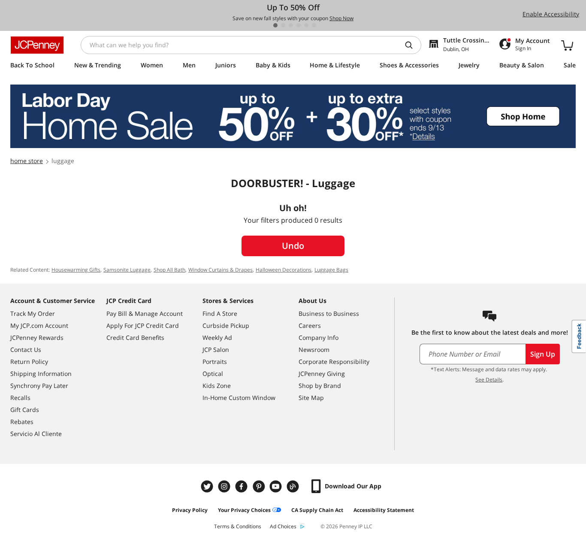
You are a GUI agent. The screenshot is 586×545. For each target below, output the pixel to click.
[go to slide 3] (291, 25)
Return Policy (29, 361)
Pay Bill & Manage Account (144, 313)
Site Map (311, 398)
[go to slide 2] (283, 25)
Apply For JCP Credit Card (142, 325)
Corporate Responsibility (334, 361)
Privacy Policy (190, 510)
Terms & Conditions (237, 526)
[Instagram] (225, 486)
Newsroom (314, 349)
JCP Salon (215, 349)
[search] (412, 45)
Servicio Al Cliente (36, 434)
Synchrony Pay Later (39, 386)
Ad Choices (283, 526)
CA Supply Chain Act (317, 510)
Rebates (21, 422)
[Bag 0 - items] (567, 45)
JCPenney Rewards (36, 337)
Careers (310, 325)
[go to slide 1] (275, 25)
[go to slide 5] (306, 25)
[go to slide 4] (298, 25)
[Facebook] (242, 486)
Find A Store (219, 313)
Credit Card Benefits (135, 337)
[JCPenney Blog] (293, 486)
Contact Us (25, 349)
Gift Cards (24, 410)
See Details (488, 379)
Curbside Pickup (225, 325)
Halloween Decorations (283, 269)
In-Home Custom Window (238, 398)
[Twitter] (208, 486)
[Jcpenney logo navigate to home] (37, 45)
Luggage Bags (331, 269)
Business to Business (329, 313)
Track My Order (32, 313)
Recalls (20, 398)
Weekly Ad (217, 337)
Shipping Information (41, 373)
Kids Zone (216, 386)
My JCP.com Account (39, 325)
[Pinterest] (259, 486)
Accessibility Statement (383, 510)
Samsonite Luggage (127, 269)
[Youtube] (276, 486)
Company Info (318, 337)
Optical (212, 373)
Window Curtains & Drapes (220, 269)
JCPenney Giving (322, 373)
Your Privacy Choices (244, 510)
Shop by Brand (320, 386)
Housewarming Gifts (75, 269)
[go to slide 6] (314, 25)
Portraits (214, 361)
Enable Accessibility (551, 14)
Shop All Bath (169, 269)
